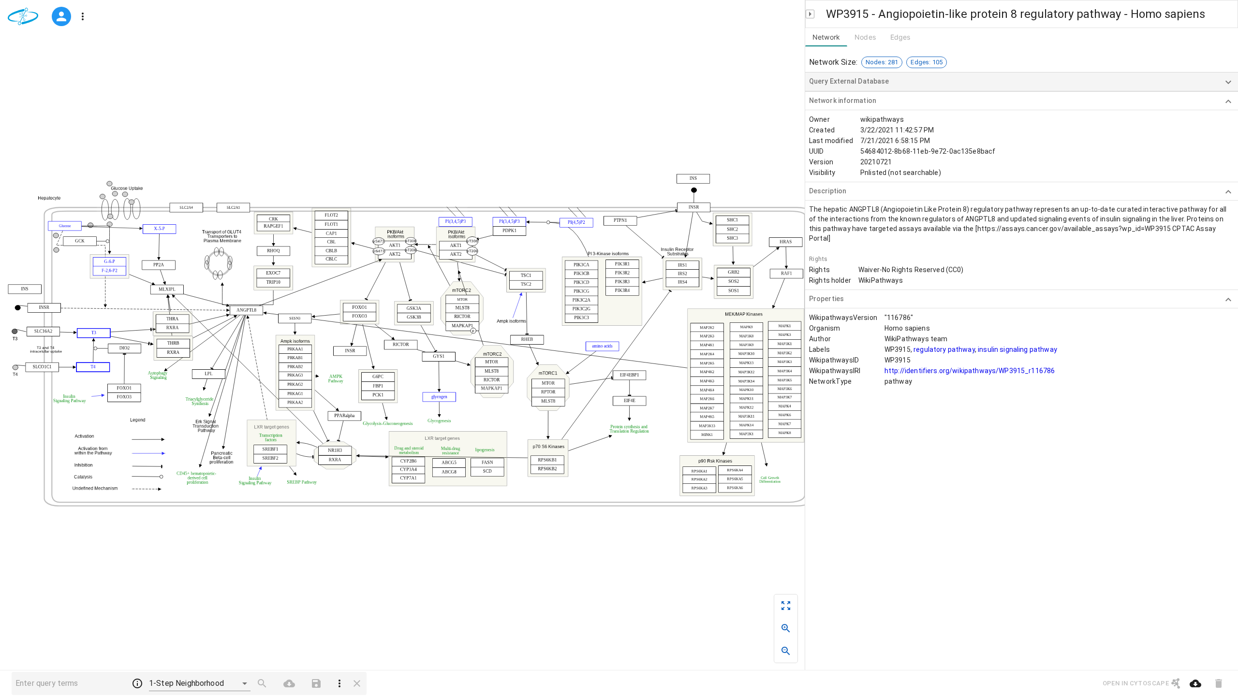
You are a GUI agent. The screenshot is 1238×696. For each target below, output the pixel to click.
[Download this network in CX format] (1195, 683)
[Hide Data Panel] (810, 14)
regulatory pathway (944, 349)
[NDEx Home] (25, 16)
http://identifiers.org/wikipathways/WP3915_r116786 (969, 371)
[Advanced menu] (82, 16)
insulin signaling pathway (1017, 349)
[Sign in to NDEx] (61, 16)
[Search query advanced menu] (339, 683)
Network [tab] (826, 37)
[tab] (865, 37)
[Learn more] (137, 683)
